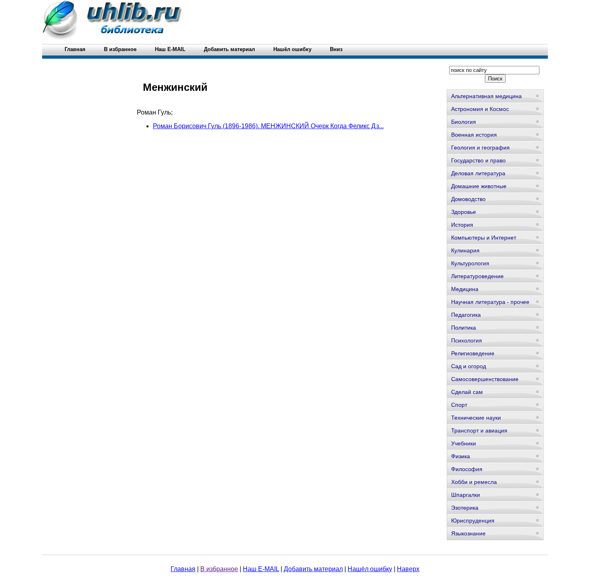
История (462, 224)
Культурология (470, 263)
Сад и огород (468, 366)
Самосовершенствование (485, 379)
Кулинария (465, 250)
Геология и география (480, 147)
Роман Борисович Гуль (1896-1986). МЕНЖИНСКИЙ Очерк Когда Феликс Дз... (268, 126)
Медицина (464, 289)
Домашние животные (479, 186)
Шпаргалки (465, 495)
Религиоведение (472, 353)
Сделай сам (467, 392)
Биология (463, 122)
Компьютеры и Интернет (483, 237)
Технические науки (476, 417)
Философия (466, 469)
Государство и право (478, 160)
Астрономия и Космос (480, 109)
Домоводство (468, 199)
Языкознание (468, 533)
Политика (463, 327)
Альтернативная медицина (486, 96)
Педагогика (466, 315)
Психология (466, 340)
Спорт (459, 405)
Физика (460, 456)
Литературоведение (477, 276)
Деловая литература (478, 173)
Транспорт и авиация (479, 430)
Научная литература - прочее (490, 302)
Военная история (474, 134)
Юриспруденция (472, 520)
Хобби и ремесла (474, 482)
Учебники (463, 443)
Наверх (408, 569)
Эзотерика (464, 507)
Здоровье (463, 212)
